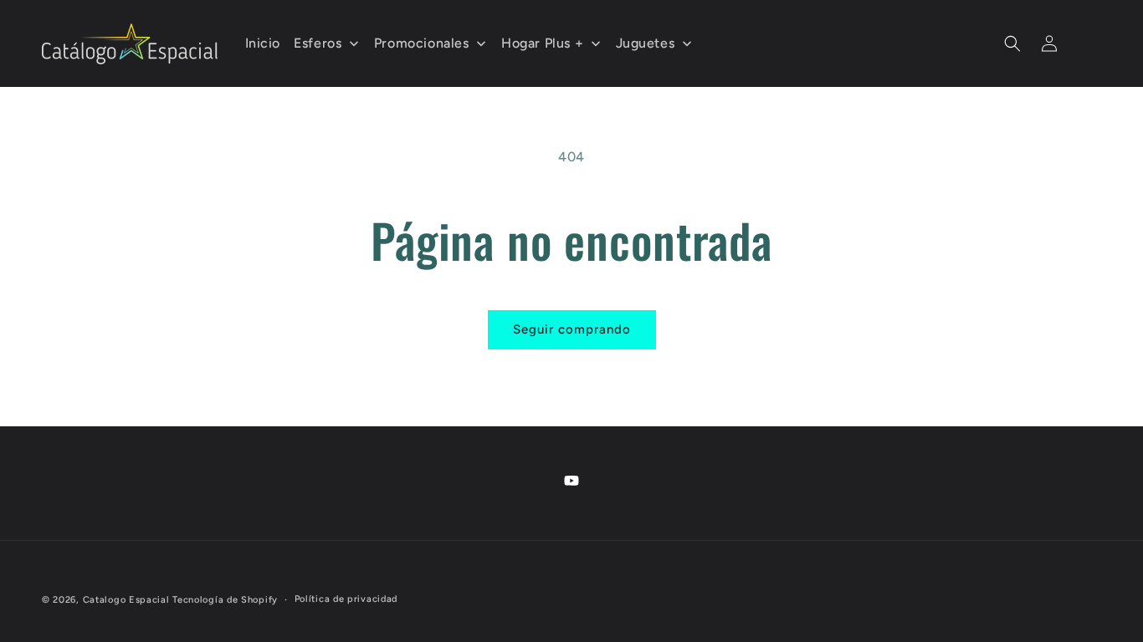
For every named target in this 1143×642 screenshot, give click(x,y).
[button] (1012, 43)
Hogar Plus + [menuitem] (542, 43)
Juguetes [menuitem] (645, 43)
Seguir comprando (572, 329)
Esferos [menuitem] (317, 43)
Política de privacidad (346, 599)
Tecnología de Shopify (225, 599)
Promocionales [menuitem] (421, 43)
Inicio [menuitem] (263, 43)
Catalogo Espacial (126, 599)
